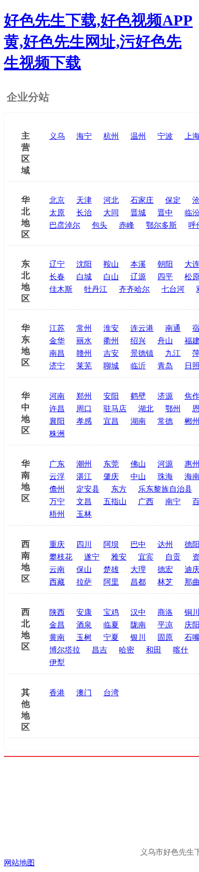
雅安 (119, 557)
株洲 (57, 433)
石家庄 (142, 200)
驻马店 (115, 408)
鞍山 (111, 264)
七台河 (173, 289)
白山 (111, 277)
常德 (165, 421)
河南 (57, 396)
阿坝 (111, 544)
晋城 (138, 212)
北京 (57, 200)
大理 (138, 569)
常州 (84, 328)
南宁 (173, 501)
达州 (165, 544)
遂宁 (92, 557)
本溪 (138, 264)
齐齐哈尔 (134, 289)
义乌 (57, 136)
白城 (84, 277)
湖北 (146, 408)
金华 (57, 341)
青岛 (165, 366)
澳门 (84, 693)
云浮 (57, 476)
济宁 (57, 366)
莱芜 (84, 366)
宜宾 (146, 557)
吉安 (111, 353)
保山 (84, 569)
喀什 (180, 650)
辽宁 (57, 264)
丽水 (84, 341)
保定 (173, 200)
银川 (138, 637)
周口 (84, 408)
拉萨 (84, 582)
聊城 (111, 366)
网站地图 (19, 863)
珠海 (165, 476)
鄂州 (173, 408)
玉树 (84, 637)
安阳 (111, 396)
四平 (165, 277)
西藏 (57, 582)
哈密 (126, 650)
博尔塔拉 (64, 650)
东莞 (111, 464)
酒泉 (84, 625)
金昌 (57, 625)
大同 (111, 212)
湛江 (84, 476)
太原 (57, 212)
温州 (138, 136)
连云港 (142, 328)
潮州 (84, 464)
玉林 (84, 514)
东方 (119, 489)
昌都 (138, 582)
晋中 (165, 212)
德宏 (165, 569)
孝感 (84, 421)
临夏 (111, 625)
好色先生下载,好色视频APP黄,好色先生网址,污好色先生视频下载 (98, 41)
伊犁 (57, 662)
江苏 (57, 328)
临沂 (138, 366)
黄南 (57, 637)
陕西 (57, 612)
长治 (84, 212)
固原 (165, 637)
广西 (146, 501)
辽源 (138, 277)
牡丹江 (95, 289)
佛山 (138, 464)
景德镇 (142, 353)
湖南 (138, 421)
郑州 (84, 396)
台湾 (111, 693)
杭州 (111, 136)
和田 (153, 650)
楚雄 (111, 569)
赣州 (84, 353)
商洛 (165, 612)
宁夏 (111, 637)
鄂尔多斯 (161, 225)
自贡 (173, 557)
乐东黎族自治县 (165, 489)
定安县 (88, 489)
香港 (57, 693)
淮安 (111, 328)
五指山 (115, 501)
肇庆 (111, 476)
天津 (84, 200)
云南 (57, 569)
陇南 (138, 625)
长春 (57, 277)
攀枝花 (60, 557)
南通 (173, 328)
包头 (99, 225)
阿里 (111, 582)
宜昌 (111, 421)
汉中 (138, 612)
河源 (165, 464)
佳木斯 (60, 289)
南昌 (57, 353)
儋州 (57, 489)
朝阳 (165, 264)
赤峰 (126, 225)
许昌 (57, 408)
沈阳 (84, 264)
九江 (173, 353)
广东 (57, 464)
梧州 (57, 514)
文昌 (84, 501)
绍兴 (138, 341)
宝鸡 (111, 612)
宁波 (165, 136)
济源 (165, 396)
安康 (84, 612)
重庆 (57, 544)
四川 (84, 544)
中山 (138, 476)
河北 (111, 200)
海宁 (84, 136)
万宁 (57, 501)
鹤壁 (138, 396)
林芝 (165, 582)
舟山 (165, 341)
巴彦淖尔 (64, 225)
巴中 (138, 544)
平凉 (165, 625)
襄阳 (57, 421)
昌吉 (99, 650)
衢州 (111, 341)
